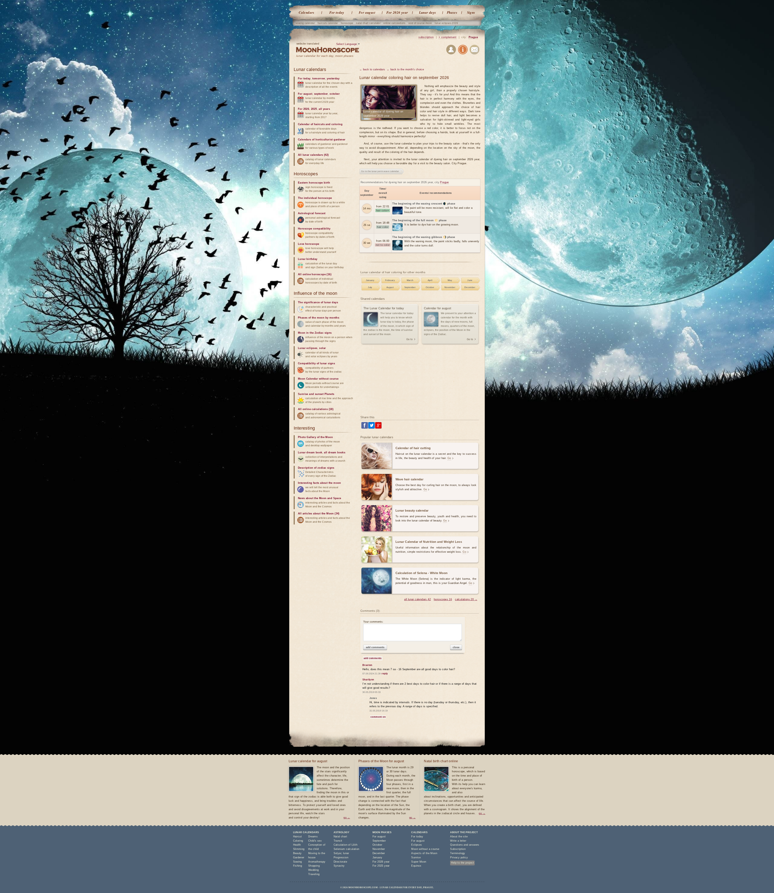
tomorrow (318, 78)
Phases (452, 12)
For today (336, 12)
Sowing (297, 861)
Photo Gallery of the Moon (315, 437)
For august (367, 12)
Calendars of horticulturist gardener (321, 139)
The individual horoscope (315, 197)
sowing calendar (305, 23)
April (430, 280)
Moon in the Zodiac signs (315, 332)
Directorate (340, 861)
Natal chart (340, 836)
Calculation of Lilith (345, 844)
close (456, 647)
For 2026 (303, 108)
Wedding (313, 869)
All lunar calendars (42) (313, 154)
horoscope (347, 23)
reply (385, 673)
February (390, 280)
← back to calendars (372, 69)
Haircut (297, 836)
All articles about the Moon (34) (318, 513)
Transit (338, 840)
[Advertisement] (419, 380)
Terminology (457, 853)
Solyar (337, 853)
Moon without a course (425, 848)
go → (346, 817)
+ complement (447, 37)
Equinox (416, 865)
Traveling (314, 874)
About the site (459, 836)
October (430, 287)
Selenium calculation (346, 848)
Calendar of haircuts (311, 124)
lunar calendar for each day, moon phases (324, 55)
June (469, 280)
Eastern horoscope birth (314, 182)
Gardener (298, 857)
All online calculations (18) (315, 409)
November (449, 287)
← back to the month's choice (405, 69)
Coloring (298, 840)
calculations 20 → (466, 599)
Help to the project (462, 862)
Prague (473, 37)
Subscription (458, 848)
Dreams (313, 836)
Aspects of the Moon (424, 853)
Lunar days (427, 12)
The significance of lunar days (318, 302)
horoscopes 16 (443, 599)
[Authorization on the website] (451, 50)
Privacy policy (459, 857)
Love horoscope (308, 243)
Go (449, 458)
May (450, 280)
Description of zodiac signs (316, 467)
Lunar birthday (307, 259)
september (321, 93)
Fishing (297, 865)
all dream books (334, 452)
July (370, 287)
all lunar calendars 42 (417, 599)
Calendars (306, 12)
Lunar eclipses (307, 348)
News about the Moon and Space (319, 498)
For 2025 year (381, 865)
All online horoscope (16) (314, 274)
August (390, 287)
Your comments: (373, 621)
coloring (336, 124)
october (335, 93)
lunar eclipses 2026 (446, 23)
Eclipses (416, 844)
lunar (346, 853)
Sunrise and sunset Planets (316, 394)
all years (324, 108)
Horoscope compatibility (314, 228)
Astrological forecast (311, 213)
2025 (314, 108)
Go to (409, 339)
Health (297, 844)
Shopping (314, 865)
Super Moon (418, 861)
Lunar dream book (310, 452)
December (469, 287)
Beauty (297, 853)
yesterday (333, 78)
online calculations (394, 23)
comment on (378, 716)
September (410, 287)
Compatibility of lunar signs (316, 363)
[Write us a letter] (474, 50)
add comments (375, 647)
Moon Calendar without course (318, 378)
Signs (471, 12)
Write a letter (458, 840)
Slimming (299, 848)
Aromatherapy (317, 861)
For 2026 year (397, 12)
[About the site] (463, 50)
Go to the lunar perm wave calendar (380, 171)
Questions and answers (464, 844)
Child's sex (315, 840)
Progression (341, 857)
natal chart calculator (368, 23)
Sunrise (416, 857)
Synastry (339, 865)
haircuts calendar (328, 23)
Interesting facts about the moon (319, 482)
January (370, 280)
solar (322, 348)
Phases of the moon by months (318, 317)
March (410, 280)
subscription (426, 37)
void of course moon (420, 23)
